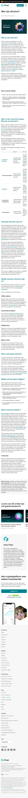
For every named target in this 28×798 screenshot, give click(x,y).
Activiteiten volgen (6, 670)
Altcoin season (5, 413)
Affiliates (3, 704)
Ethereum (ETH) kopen (7, 678)
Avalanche (25, 174)
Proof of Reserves (5, 695)
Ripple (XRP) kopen (6, 681)
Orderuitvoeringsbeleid (7, 730)
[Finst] (5, 5)
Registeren (20, 5)
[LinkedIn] (8, 750)
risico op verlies (5, 483)
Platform (3, 637)
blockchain (11, 61)
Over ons (3, 692)
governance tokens (15, 313)
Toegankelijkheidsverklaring (8, 732)
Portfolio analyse (5, 665)
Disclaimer (3, 734)
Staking (3, 655)
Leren (2, 709)
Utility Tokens (12, 305)
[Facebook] (14, 750)
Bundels (3, 653)
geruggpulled (4, 239)
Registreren (14, 591)
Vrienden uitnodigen (6, 699)
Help (2, 702)
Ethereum (15, 69)
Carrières (5, 697)
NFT (25, 213)
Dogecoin (7, 70)
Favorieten (4, 667)
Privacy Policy (4, 723)
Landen (3, 646)
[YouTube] (5, 750)
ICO (17, 262)
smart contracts (11, 62)
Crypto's (3, 642)
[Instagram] (11, 750)
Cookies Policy (5, 725)
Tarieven (3, 639)
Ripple (13, 70)
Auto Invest (4, 658)
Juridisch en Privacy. (8, 787)
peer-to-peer (4, 129)
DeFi (13, 66)
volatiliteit (4, 189)
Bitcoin (14, 43)
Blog (2, 706)
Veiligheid (3, 644)
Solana (3, 70)
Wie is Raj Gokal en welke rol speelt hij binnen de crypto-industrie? (11, 525)
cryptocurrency (5, 44)
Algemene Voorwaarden (7, 715)
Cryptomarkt (4, 660)
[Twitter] (2, 750)
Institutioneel (4, 634)
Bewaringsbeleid (5, 727)
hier (25, 790)
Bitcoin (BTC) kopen (6, 676)
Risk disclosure (5, 718)
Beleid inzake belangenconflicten (9, 720)
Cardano (21, 69)
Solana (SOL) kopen (6, 686)
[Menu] (26, 5)
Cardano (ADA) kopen (6, 683)
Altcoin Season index (21, 427)
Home (2, 632)
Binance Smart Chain (11, 246)
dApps (2, 64)
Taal (2, 739)
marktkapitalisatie (14, 436)
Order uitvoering (5, 662)
